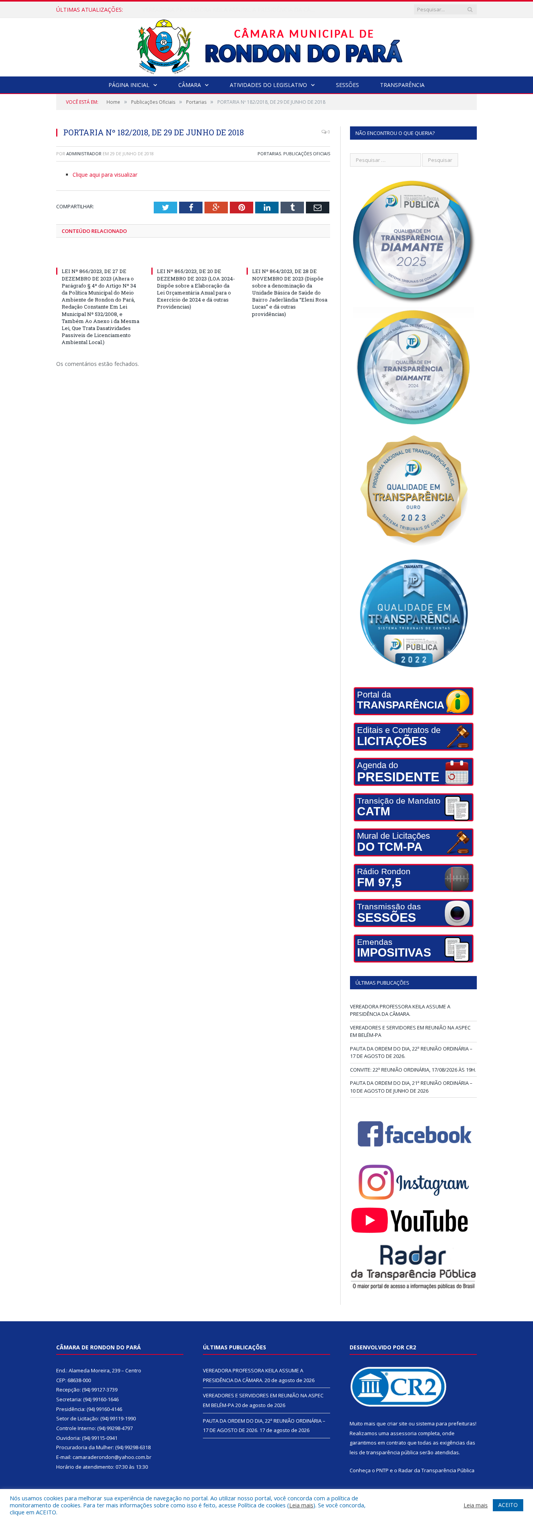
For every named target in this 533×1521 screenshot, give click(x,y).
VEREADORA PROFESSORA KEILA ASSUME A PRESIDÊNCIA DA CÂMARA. (400, 1010)
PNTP (382, 1470)
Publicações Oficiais (306, 153)
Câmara (189, 85)
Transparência (402, 85)
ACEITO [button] (508, 1505)
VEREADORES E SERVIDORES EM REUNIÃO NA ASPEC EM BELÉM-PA (230, 9)
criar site (397, 1423)
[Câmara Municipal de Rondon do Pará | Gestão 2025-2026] (266, 45)
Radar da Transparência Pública (436, 1470)
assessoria (403, 1433)
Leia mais (301, 1505)
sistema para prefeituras (445, 1423)
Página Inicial (128, 85)
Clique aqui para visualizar (105, 174)
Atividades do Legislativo (268, 85)
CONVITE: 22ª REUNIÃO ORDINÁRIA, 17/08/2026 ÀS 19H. (413, 1069)
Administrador (83, 153)
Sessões (347, 85)
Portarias (269, 153)
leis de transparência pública (384, 1452)
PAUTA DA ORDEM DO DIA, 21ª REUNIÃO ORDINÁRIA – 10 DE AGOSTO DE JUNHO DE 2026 (411, 1086)
